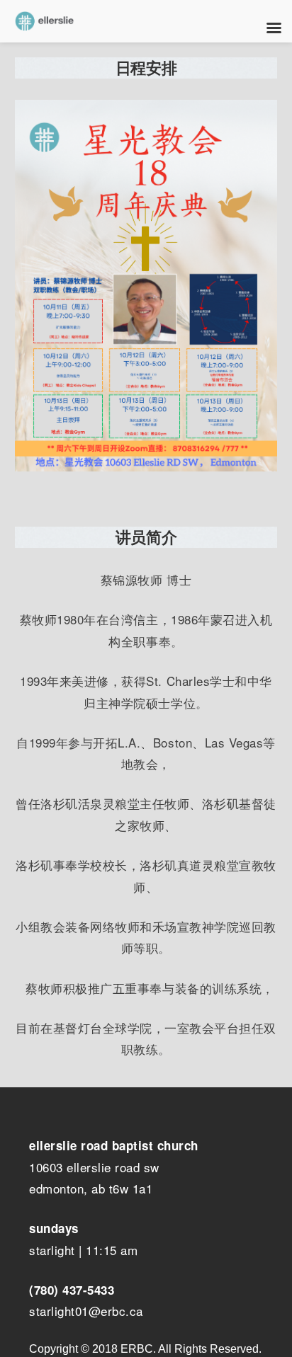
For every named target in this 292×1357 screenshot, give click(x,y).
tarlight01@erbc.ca (89, 1310)
